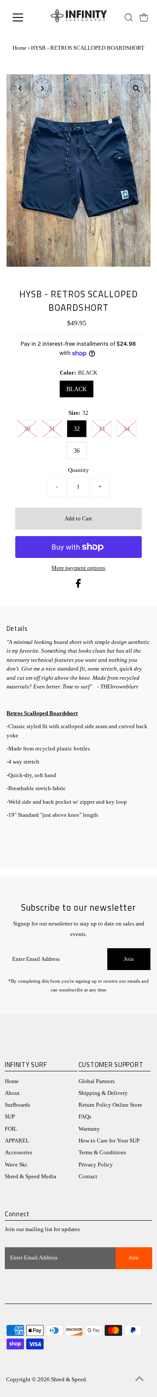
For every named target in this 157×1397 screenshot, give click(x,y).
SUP (10, 1117)
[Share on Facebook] (78, 586)
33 (102, 429)
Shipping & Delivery (103, 1093)
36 (77, 450)
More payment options (78, 568)
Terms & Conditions (102, 1152)
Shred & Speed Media (30, 1176)
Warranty (89, 1129)
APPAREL (17, 1141)
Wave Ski (16, 1165)
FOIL (11, 1129)
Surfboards (17, 1105)
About (12, 1093)
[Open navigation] (23, 17)
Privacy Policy (95, 1165)
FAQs (84, 1117)
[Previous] (21, 88)
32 (77, 429)
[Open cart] (144, 17)
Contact (87, 1176)
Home (20, 48)
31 (52, 429)
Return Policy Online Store (110, 1105)
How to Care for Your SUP (109, 1141)
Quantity (78, 470)
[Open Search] (129, 17)
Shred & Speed (68, 1379)
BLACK (76, 389)
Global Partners (96, 1081)
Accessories (18, 1152)
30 (27, 429)
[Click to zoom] (136, 88)
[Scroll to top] (139, 1379)
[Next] (42, 88)
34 (126, 429)
